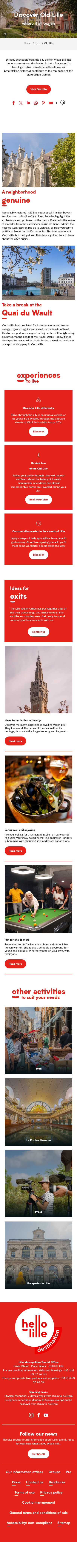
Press (16, 1482)
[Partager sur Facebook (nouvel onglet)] (13, 103)
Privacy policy (51, 1492)
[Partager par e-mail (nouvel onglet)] (51, 103)
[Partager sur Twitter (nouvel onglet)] (21, 103)
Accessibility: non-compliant (29, 1522)
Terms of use (25, 1492)
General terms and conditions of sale (39, 1512)
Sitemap (63, 1522)
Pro (68, 1472)
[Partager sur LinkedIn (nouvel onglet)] (28, 103)
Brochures (57, 1482)
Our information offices (24, 1472)
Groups (54, 1472)
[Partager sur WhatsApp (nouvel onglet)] (36, 103)
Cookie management (38, 1502)
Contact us (34, 1482)
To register (38, 1454)
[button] (62, 102)
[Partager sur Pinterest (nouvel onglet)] (43, 103)
